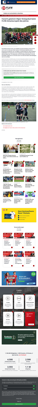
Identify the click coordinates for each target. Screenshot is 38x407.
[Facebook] (5, 24)
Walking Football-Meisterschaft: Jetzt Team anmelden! (29, 170)
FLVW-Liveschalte (30, 302)
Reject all (19, 401)
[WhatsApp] (2, 24)
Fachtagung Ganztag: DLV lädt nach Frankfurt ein (26, 156)
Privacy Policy (19, 398)
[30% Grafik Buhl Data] (19, 2)
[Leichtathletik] (35, 40)
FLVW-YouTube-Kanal (27, 100)
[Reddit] (10, 24)
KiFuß (19, 302)
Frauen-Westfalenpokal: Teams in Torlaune (18, 185)
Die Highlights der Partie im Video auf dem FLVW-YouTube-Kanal (14, 127)
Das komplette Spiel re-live (7, 125)
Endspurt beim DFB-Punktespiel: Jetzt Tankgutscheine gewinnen (29, 201)
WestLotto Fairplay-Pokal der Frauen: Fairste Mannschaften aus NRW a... (10, 156)
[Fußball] (35, 37)
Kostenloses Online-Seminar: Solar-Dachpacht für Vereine (18, 200)
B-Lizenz (8, 319)
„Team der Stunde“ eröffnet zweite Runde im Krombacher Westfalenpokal (8, 186)
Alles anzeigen (19, 140)
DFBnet (19, 319)
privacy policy (11, 74)
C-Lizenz (8, 302)
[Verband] (35, 43)
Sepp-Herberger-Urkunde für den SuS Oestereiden (29, 185)
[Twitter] (7, 24)
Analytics (5, 388)
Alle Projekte (31, 324)
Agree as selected (19, 404)
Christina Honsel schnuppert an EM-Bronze (7, 201)
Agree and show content (19, 77)
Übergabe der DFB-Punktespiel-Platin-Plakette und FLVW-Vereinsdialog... (18, 171)
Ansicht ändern (19, 141)
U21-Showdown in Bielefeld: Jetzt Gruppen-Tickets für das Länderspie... (7, 171)
